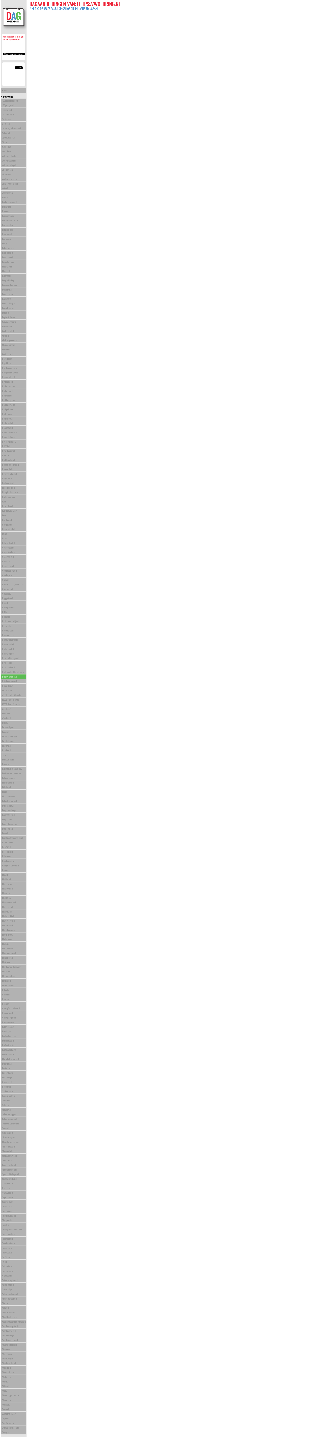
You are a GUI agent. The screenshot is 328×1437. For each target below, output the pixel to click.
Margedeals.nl (7, 888)
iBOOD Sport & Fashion (11, 704)
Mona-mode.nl (7, 948)
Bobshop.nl (6, 275)
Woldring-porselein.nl (10, 1395)
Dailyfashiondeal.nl (9, 367)
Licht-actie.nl (7, 851)
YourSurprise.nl (8, 1423)
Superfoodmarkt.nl (9, 1197)
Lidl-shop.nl (6, 856)
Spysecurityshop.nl (9, 1178)
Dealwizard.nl (7, 423)
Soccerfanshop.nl (9, 1165)
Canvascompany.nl (9, 321)
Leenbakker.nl (7, 842)
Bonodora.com (7, 294)
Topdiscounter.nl (8, 1234)
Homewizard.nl (8, 644)
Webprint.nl (6, 1367)
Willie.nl (5, 1386)
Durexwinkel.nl (7, 469)
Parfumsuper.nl (8, 1040)
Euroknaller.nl (7, 506)
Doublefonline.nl (8, 460)
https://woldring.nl (9, 676)
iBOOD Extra (7, 690)
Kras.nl (5, 833)
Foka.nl (5, 533)
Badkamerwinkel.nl (9, 202)
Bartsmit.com (7, 229)
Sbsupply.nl (6, 1109)
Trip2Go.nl (6, 1257)
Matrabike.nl (7, 893)
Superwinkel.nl (7, 1201)
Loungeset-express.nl (10, 865)
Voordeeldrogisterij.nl (10, 1326)
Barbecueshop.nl (8, 225)
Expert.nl (5, 515)
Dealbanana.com (8, 386)
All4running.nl (7, 169)
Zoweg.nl (5, 1432)
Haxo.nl (5, 602)
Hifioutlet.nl (7, 626)
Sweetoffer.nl (7, 1206)
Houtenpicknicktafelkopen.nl (13, 672)
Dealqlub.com (7, 409)
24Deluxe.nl (6, 119)
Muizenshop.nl (7, 957)
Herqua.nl (6, 616)
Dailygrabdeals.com (10, 372)
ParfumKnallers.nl (9, 1036)
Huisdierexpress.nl (9, 681)
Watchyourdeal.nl (9, 1363)
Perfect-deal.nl (8, 1054)
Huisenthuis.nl (7, 685)
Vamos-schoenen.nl (9, 1298)
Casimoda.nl (7, 326)
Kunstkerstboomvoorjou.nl (12, 837)
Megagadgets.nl (8, 920)
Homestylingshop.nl (10, 639)
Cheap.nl (5, 335)
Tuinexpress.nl (7, 1271)
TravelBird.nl (7, 1248)
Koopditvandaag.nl (9, 810)
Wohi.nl (5, 1390)
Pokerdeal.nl (7, 1063)
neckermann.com (9, 985)
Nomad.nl (6, 994)
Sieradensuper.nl (8, 1146)
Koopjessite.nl (7, 828)
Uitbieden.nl (7, 1275)
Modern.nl (6, 943)
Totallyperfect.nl (8, 1243)
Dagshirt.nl (6, 363)
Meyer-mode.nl (8, 934)
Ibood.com (6, 713)
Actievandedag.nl (9, 160)
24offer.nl (6, 123)
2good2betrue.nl (8, 137)
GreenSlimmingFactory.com (13, 584)
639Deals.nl (7, 146)
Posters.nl (6, 1068)
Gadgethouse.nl (8, 547)
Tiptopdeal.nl (7, 1220)
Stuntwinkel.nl (7, 1192)
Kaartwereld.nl (8, 759)
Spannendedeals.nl (9, 1169)
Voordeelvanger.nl (9, 1335)
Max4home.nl (7, 907)
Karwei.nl (5, 764)
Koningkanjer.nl (8, 805)
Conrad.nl (6, 349)
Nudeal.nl (5, 1003)
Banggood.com (8, 215)
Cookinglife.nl (7, 354)
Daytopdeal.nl (7, 381)
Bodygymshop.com (9, 285)
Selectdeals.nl (7, 1132)
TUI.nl (4, 1261)
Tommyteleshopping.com (12, 1229)
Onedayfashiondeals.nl (11, 1008)
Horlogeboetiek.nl (9, 649)
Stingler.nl (6, 1188)
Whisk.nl (5, 1381)
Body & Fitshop (8, 280)
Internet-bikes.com (9, 736)
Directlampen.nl (8, 450)
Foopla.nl (5, 538)
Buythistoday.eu (8, 317)
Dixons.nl (5, 455)
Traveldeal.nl (7, 1252)
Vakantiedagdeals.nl (10, 1280)
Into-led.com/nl (8, 741)
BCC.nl (4, 243)
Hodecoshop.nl (8, 630)
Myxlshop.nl (6, 980)
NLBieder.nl (6, 989)
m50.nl (5, 874)
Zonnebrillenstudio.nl (10, 1427)
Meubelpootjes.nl (8, 930)
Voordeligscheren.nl (10, 1340)
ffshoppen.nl (7, 524)
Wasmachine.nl (8, 1353)
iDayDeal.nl (6, 718)
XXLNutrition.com (9, 1413)
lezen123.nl (6, 847)
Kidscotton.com (8, 778)
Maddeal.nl (6, 879)
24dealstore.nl (8, 114)
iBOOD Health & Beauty (11, 695)
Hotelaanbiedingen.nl (10, 658)
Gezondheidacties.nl (10, 566)
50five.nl (5, 142)
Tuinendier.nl (7, 1266)
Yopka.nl (5, 1418)
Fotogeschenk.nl (8, 543)
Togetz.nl (5, 1224)
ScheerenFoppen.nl (9, 1118)
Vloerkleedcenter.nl (9, 1317)
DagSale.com (7, 358)
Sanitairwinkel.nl (8, 1095)
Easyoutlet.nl (7, 478)
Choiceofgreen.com (9, 340)
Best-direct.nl (7, 252)
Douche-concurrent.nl (10, 464)
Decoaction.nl (7, 427)
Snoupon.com (7, 1160)
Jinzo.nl (5, 755)
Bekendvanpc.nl (8, 248)
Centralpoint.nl (8, 331)
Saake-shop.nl (7, 1091)
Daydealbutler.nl (8, 377)
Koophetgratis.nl (8, 814)
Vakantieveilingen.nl (10, 1294)
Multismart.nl (7, 962)
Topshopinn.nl (7, 1238)
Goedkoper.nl (7, 575)
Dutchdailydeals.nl (9, 473)
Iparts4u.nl (6, 745)
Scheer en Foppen (9, 1114)
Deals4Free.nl (7, 418)
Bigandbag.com (8, 262)
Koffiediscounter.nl (9, 801)
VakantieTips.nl (8, 1289)
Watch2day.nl (7, 1358)
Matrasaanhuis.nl (9, 902)
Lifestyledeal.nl (8, 860)
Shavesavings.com (9, 1137)
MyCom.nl (6, 971)
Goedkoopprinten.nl (9, 570)
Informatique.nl (8, 727)
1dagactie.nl (7, 109)
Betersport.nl (7, 257)
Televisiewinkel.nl (9, 1215)
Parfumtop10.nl (8, 1045)
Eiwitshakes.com (8, 496)
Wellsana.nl (6, 1377)
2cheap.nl (6, 133)
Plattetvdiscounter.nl (10, 1059)
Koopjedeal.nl (7, 819)
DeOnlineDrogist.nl (9, 441)
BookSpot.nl (6, 298)
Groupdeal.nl (7, 593)
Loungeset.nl (7, 870)
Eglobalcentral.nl (8, 487)
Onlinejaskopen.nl (9, 1017)
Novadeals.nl (7, 999)
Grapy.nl (5, 579)
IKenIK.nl (5, 722)
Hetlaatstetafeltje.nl (10, 621)
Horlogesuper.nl (8, 653)
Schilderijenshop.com (10, 1123)
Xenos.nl (5, 1409)
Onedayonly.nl (7, 1013)
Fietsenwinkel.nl (8, 529)
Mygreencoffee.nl (9, 976)
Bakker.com (6, 206)
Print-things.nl (8, 1077)
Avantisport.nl (7, 192)
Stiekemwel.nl (7, 1183)
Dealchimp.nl (7, 395)
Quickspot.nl (7, 1082)
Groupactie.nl (7, 589)
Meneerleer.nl (7, 925)
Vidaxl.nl (5, 1307)
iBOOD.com (6, 708)
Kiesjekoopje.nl (8, 782)
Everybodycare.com (9, 510)
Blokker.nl (6, 271)
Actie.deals (6, 151)
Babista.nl (6, 197)
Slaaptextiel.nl (7, 1151)
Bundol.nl (5, 312)
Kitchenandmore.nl (9, 796)
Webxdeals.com (8, 1372)
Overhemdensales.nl (10, 1022)
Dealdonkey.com (8, 400)
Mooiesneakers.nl (9, 953)
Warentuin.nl (7, 1349)
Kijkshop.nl (6, 787)
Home (4, 90)
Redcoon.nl (6, 1086)
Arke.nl (5, 188)
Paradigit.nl (7, 1031)
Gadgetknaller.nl (8, 552)
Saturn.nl (5, 1105)
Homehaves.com (8, 635)
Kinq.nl (5, 791)
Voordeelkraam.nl (9, 1330)
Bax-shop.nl (6, 238)
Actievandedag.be (9, 156)
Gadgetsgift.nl (8, 556)
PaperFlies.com (8, 1026)
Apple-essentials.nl (9, 179)
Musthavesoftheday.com (12, 966)
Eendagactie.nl (8, 483)
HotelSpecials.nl (8, 667)
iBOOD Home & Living (10, 699)
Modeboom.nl (7, 939)
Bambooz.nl (6, 211)
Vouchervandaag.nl (9, 1344)
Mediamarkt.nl (8, 916)
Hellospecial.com (9, 607)
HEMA (4, 612)
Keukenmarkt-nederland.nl (12, 768)
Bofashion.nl (7, 289)
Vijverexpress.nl (8, 1312)
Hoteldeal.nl (7, 662)
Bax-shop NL (7, 234)
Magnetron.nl (7, 884)
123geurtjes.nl (8, 105)
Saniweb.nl (6, 1100)
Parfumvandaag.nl (9, 1049)
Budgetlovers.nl (8, 308)
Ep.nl (4, 501)
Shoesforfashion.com (10, 1142)
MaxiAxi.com (7, 911)
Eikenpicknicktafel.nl (10, 492)
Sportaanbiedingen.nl (10, 1174)
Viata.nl (5, 1303)
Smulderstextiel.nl (9, 1155)
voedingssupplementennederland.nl (14, 1321)
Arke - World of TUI (10, 183)
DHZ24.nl (6, 446)
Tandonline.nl (7, 1211)
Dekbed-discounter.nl (10, 432)
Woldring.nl (6, 1400)
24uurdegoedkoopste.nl (11, 128)
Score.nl (5, 1128)
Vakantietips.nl (8, 1284)
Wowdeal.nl (6, 1404)
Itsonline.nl (6, 750)
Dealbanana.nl (7, 391)
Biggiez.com (7, 266)
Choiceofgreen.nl (9, 344)
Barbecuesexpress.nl (10, 220)
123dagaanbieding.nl (10, 100)
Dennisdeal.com (8, 437)
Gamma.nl (6, 561)
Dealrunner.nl (7, 414)
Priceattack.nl (7, 1072)
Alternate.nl (7, 174)
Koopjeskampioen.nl (10, 824)
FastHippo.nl (7, 520)
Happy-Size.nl (7, 598)
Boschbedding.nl (8, 303)
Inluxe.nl (5, 731)
